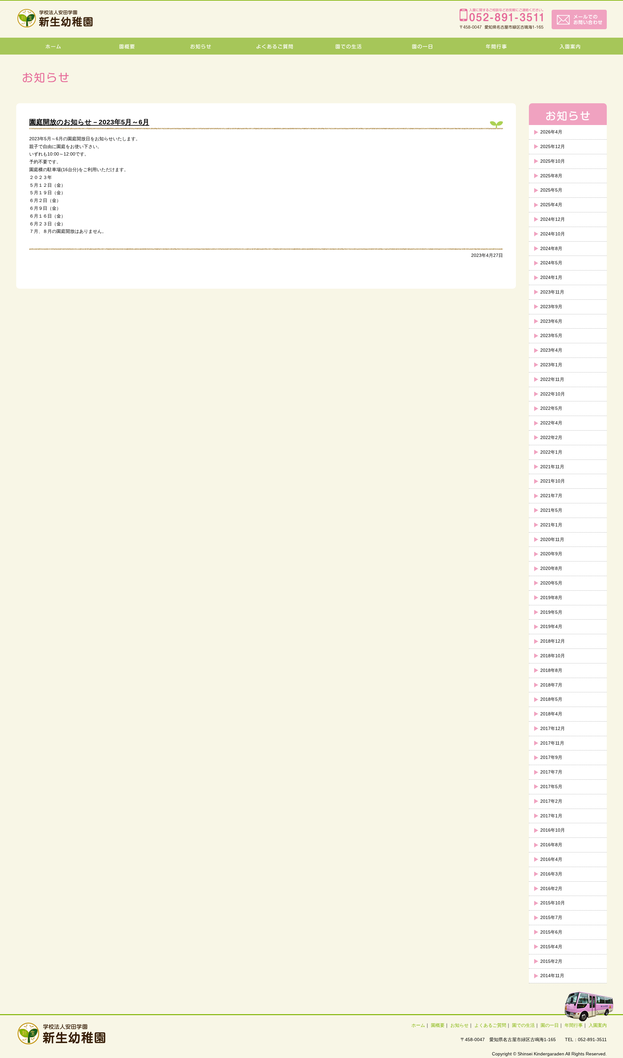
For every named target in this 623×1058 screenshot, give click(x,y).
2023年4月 (551, 350)
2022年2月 (551, 437)
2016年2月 (551, 888)
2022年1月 (551, 452)
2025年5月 (551, 190)
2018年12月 (552, 641)
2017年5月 (551, 786)
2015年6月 (551, 932)
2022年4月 (551, 422)
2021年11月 (552, 466)
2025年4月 (551, 204)
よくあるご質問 (490, 1025)
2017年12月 (552, 728)
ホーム (418, 1025)
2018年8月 (551, 670)
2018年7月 (551, 684)
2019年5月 (551, 612)
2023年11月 (552, 292)
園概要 (438, 1025)
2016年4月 (551, 859)
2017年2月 (551, 801)
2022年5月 (551, 408)
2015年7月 (551, 917)
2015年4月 (551, 946)
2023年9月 (551, 306)
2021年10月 (552, 481)
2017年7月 (551, 772)
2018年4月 (551, 713)
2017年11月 (552, 743)
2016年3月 (551, 873)
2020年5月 (551, 583)
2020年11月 (552, 539)
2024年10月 (552, 233)
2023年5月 (551, 335)
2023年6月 (551, 321)
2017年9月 (551, 757)
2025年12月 (552, 146)
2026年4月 (551, 131)
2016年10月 (552, 830)
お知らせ (459, 1025)
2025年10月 (552, 161)
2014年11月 (552, 975)
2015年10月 (552, 902)
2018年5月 (551, 699)
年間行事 (574, 1025)
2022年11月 (552, 379)
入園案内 (598, 1025)
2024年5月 (551, 262)
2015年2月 (551, 961)
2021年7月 (551, 495)
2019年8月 (551, 597)
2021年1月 (551, 524)
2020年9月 (551, 553)
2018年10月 (552, 655)
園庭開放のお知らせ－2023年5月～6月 (89, 122)
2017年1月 (551, 815)
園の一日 (550, 1025)
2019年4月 (551, 626)
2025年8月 (551, 175)
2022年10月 (552, 394)
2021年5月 (551, 510)
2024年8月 (551, 248)
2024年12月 (552, 219)
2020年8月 (551, 568)
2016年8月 (551, 844)
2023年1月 (551, 364)
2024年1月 (551, 277)
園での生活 (523, 1025)
